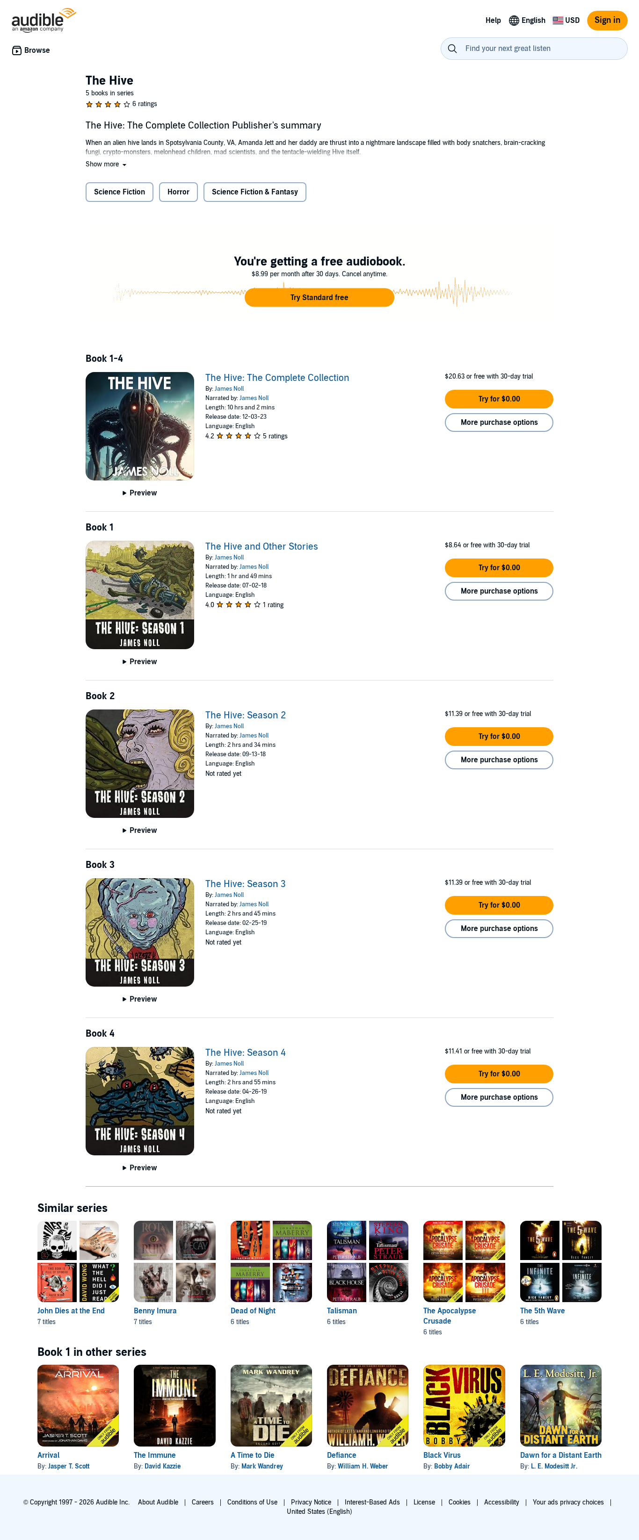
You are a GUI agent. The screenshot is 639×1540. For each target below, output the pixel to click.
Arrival (48, 1455)
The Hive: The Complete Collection (277, 378)
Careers (203, 1502)
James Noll (229, 389)
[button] (107, 164)
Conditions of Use (252, 1502)
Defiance (341, 1455)
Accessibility (501, 1502)
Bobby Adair (452, 1466)
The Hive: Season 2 (245, 715)
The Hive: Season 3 (245, 884)
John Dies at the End (71, 1311)
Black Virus (442, 1455)
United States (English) (319, 1512)
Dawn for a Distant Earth (561, 1455)
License (424, 1502)
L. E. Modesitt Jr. (554, 1466)
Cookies (460, 1502)
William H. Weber (363, 1466)
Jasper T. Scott (68, 1466)
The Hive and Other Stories (261, 546)
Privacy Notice (311, 1502)
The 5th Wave (542, 1311)
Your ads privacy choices (568, 1502)
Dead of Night (253, 1311)
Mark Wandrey (262, 1466)
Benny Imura (155, 1311)
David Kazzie (163, 1466)
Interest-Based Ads (372, 1502)
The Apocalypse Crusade (449, 1316)
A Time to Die (253, 1455)
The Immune (155, 1455)
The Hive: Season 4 (245, 1053)
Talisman (342, 1311)
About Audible (158, 1502)
